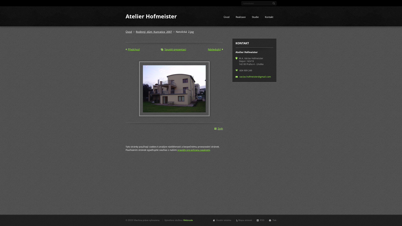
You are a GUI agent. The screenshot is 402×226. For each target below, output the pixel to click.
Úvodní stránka (223, 220)
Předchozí (134, 49)
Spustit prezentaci (175, 49)
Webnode (188, 220)
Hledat (273, 3)
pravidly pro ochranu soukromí (193, 149)
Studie (255, 17)
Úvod (226, 17)
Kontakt (269, 17)
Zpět (220, 128)
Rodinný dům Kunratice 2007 (154, 32)
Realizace (241, 17)
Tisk (274, 220)
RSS (262, 220)
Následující (214, 49)
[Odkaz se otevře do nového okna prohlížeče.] (174, 115)
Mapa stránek (245, 220)
